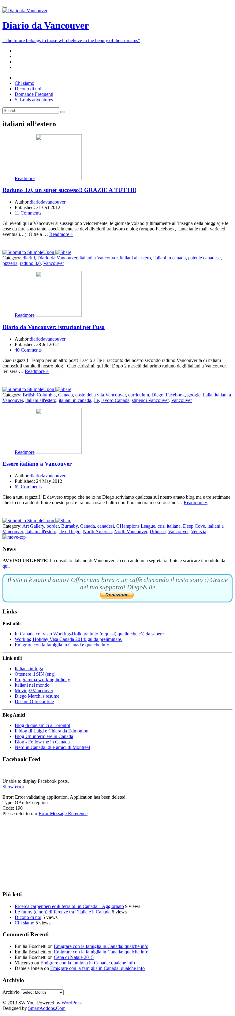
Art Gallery (33, 526)
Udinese (158, 531)
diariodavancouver (47, 201)
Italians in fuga (29, 668)
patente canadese (204, 257)
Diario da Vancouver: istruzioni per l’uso (53, 327)
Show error (13, 786)
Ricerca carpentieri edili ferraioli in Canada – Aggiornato (69, 906)
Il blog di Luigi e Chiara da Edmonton (51, 730)
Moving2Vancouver (34, 690)
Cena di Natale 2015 (74, 957)
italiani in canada (169, 257)
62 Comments (28, 486)
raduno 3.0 (30, 263)
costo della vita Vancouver (100, 394)
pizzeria (9, 263)
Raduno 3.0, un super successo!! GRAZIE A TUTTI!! (69, 190)
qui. (6, 566)
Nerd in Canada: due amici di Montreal (52, 747)
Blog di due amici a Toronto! (42, 725)
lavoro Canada (115, 400)
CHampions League (135, 526)
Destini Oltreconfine (34, 701)
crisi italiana (169, 526)
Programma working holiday (42, 679)
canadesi (105, 526)
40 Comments (28, 350)
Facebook (175, 394)
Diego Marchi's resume (37, 696)
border (53, 526)
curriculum (138, 394)
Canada (65, 394)
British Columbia (39, 394)
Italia (207, 394)
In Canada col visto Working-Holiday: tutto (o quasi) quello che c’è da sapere (89, 633)
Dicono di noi (28, 917)
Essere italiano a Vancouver (37, 464)
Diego (157, 394)
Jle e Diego (69, 531)
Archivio (11, 992)
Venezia (198, 531)
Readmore (25, 178)
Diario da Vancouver (57, 257)
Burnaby (69, 526)
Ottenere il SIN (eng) (35, 674)
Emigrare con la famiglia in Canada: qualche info (62, 644)
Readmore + (61, 234)
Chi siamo (24, 922)
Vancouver (53, 263)
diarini (29, 257)
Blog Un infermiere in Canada (44, 736)
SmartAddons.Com (46, 1008)
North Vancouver (130, 531)
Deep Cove (194, 526)
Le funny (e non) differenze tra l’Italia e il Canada (62, 911)
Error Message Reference (63, 813)
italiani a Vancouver (99, 257)
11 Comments (28, 212)
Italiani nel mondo (32, 685)
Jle (96, 400)
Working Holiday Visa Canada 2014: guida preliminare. (68, 639)
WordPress (72, 1002)
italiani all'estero (135, 257)
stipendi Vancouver (150, 400)
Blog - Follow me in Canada (42, 741)
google (193, 394)
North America (97, 531)
